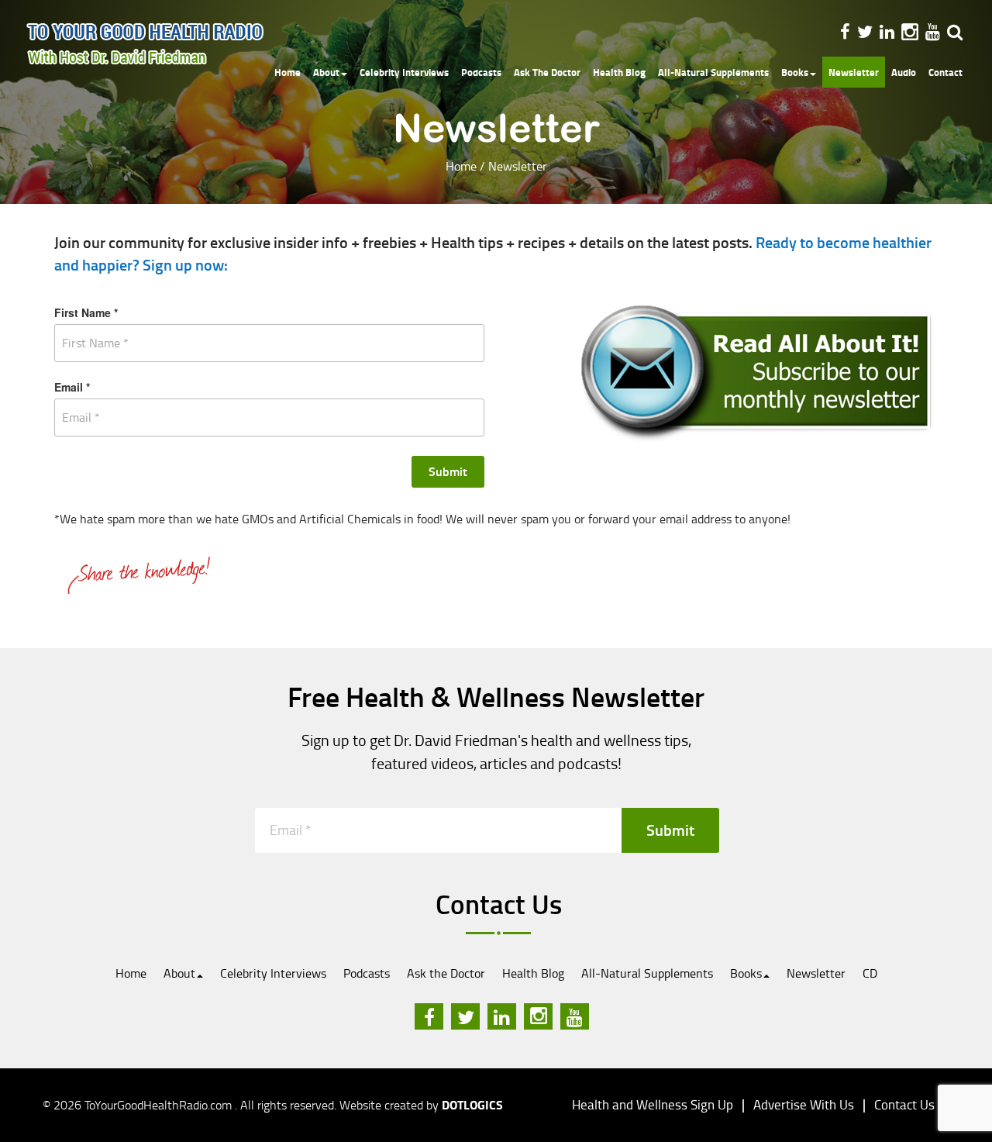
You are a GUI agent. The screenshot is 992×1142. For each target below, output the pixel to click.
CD (870, 973)
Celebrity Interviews (404, 72)
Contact (945, 72)
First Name (86, 312)
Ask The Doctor (547, 72)
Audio (903, 72)
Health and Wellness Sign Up (652, 1104)
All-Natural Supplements (713, 72)
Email (72, 387)
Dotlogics (472, 1104)
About (326, 72)
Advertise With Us (803, 1104)
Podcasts (481, 72)
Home (287, 72)
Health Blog (619, 72)
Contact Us (904, 1104)
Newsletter (853, 72)
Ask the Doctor (446, 973)
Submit (448, 471)
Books (794, 72)
